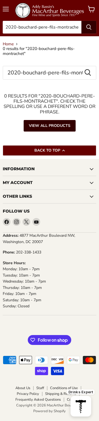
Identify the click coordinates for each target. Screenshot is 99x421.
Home (8, 44)
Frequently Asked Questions (38, 400)
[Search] (88, 27)
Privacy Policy (28, 394)
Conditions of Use (64, 388)
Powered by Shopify (49, 411)
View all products (49, 125)
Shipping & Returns (60, 394)
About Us (22, 388)
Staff (40, 388)
